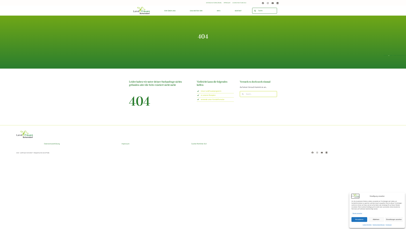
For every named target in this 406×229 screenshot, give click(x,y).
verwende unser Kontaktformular (212, 99)
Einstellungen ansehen (394, 219)
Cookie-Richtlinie (367, 225)
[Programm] (277, 3)
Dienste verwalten (357, 213)
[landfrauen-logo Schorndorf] (24, 131)
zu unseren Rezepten (208, 95)
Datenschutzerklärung (379, 225)
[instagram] (268, 3)
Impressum (389, 225)
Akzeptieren (359, 219)
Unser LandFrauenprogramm (211, 91)
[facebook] (263, 3)
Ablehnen (376, 219)
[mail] (273, 3)
